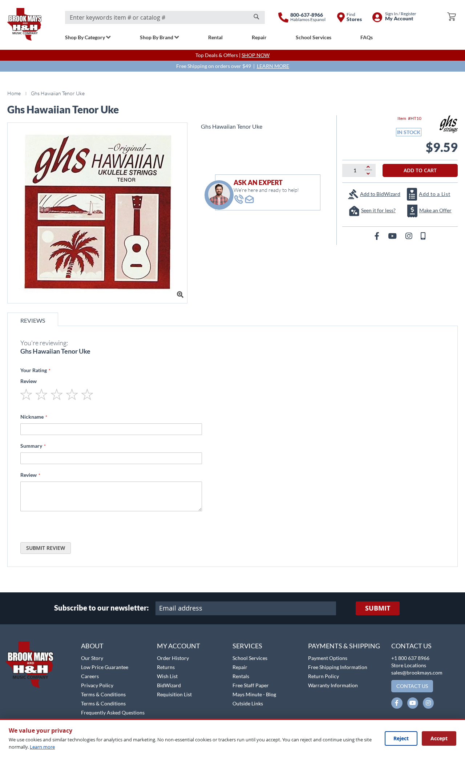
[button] (24, 637)
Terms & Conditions (103, 694)
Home (14, 93)
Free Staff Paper (250, 685)
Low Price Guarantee (104, 667)
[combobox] (165, 17)
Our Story (92, 658)
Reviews (32, 320)
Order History (173, 658)
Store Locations (408, 665)
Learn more (42, 747)
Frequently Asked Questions (113, 712)
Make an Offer (435, 210)
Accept (439, 738)
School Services (249, 658)
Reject (401, 738)
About (92, 646)
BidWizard (169, 685)
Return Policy (323, 676)
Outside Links (247, 703)
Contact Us (411, 646)
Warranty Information (333, 685)
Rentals (240, 676)
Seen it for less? (378, 210)
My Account (178, 646)
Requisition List (174, 694)
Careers (90, 676)
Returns (166, 667)
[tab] (32, 319)
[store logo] (24, 24)
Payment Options (327, 658)
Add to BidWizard (380, 194)
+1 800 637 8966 (410, 658)
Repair (239, 667)
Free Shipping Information (337, 667)
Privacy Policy (97, 685)
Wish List (167, 676)
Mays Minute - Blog (254, 694)
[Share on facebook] (378, 235)
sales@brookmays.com (416, 672)
